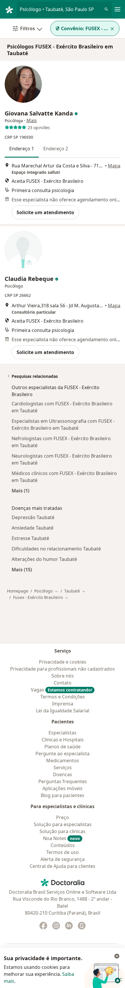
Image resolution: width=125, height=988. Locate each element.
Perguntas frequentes (62, 781)
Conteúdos (63, 845)
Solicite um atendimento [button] (45, 212)
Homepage (17, 591)
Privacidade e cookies (62, 662)
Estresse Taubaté (30, 538)
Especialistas (62, 732)
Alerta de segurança (62, 859)
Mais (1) (20, 490)
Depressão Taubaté (33, 517)
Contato (63, 683)
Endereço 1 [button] (21, 148)
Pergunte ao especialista (62, 753)
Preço (62, 817)
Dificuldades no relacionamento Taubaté (56, 549)
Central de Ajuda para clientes (62, 866)
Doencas (62, 774)
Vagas (61, 690)
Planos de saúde (62, 746)
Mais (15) (22, 569)
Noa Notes (61, 838)
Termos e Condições (62, 696)
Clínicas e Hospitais (63, 739)
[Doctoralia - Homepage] (11, 9)
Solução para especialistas (63, 824)
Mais (31, 120)
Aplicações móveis (62, 788)
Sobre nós (62, 676)
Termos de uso (62, 852)
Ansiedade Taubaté (32, 528)
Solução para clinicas (62, 831)
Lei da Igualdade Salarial (62, 710)
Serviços (62, 767)
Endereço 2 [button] (55, 148)
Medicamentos (62, 760)
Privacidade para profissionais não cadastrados (62, 669)
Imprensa (62, 703)
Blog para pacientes (62, 795)
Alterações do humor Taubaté (44, 559)
